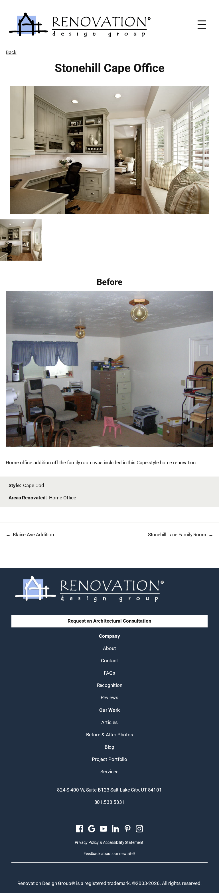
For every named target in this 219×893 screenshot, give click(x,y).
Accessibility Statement (123, 842)
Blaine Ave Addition (33, 534)
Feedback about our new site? (109, 853)
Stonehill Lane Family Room (177, 534)
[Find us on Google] (91, 829)
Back (11, 52)
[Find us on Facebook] (79, 829)
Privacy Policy (87, 842)
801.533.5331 (109, 802)
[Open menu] (201, 24)
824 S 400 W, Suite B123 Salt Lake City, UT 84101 (109, 790)
